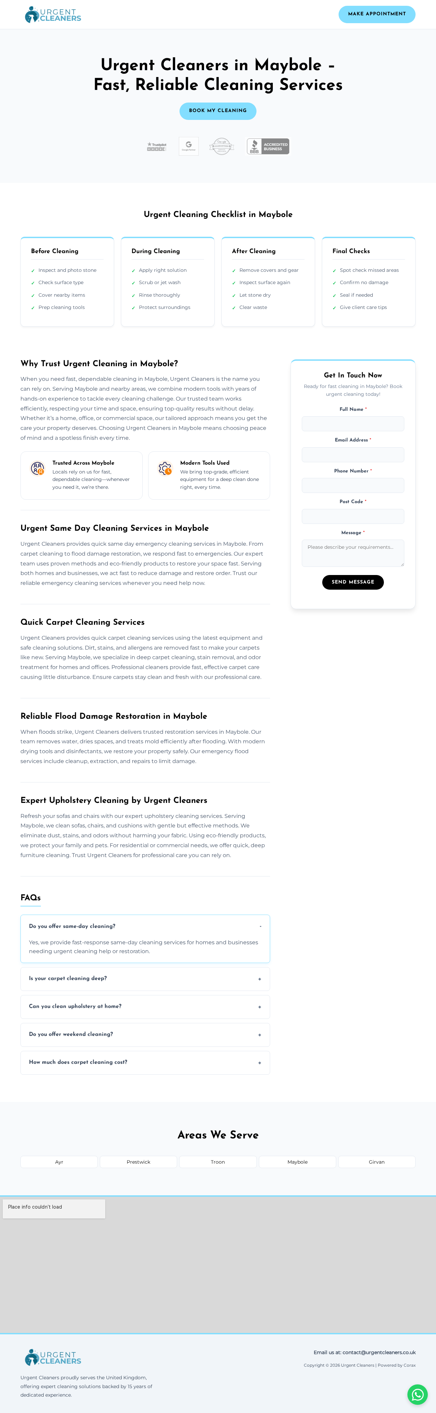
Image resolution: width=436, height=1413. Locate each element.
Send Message (353, 582)
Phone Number (353, 470)
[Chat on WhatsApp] (417, 1394)
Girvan (377, 1162)
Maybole (297, 1162)
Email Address (353, 440)
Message (353, 532)
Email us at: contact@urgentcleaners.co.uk (365, 1352)
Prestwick (138, 1162)
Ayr (59, 1162)
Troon (218, 1162)
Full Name (353, 409)
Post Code (353, 501)
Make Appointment (377, 14)
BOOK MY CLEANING (218, 110)
